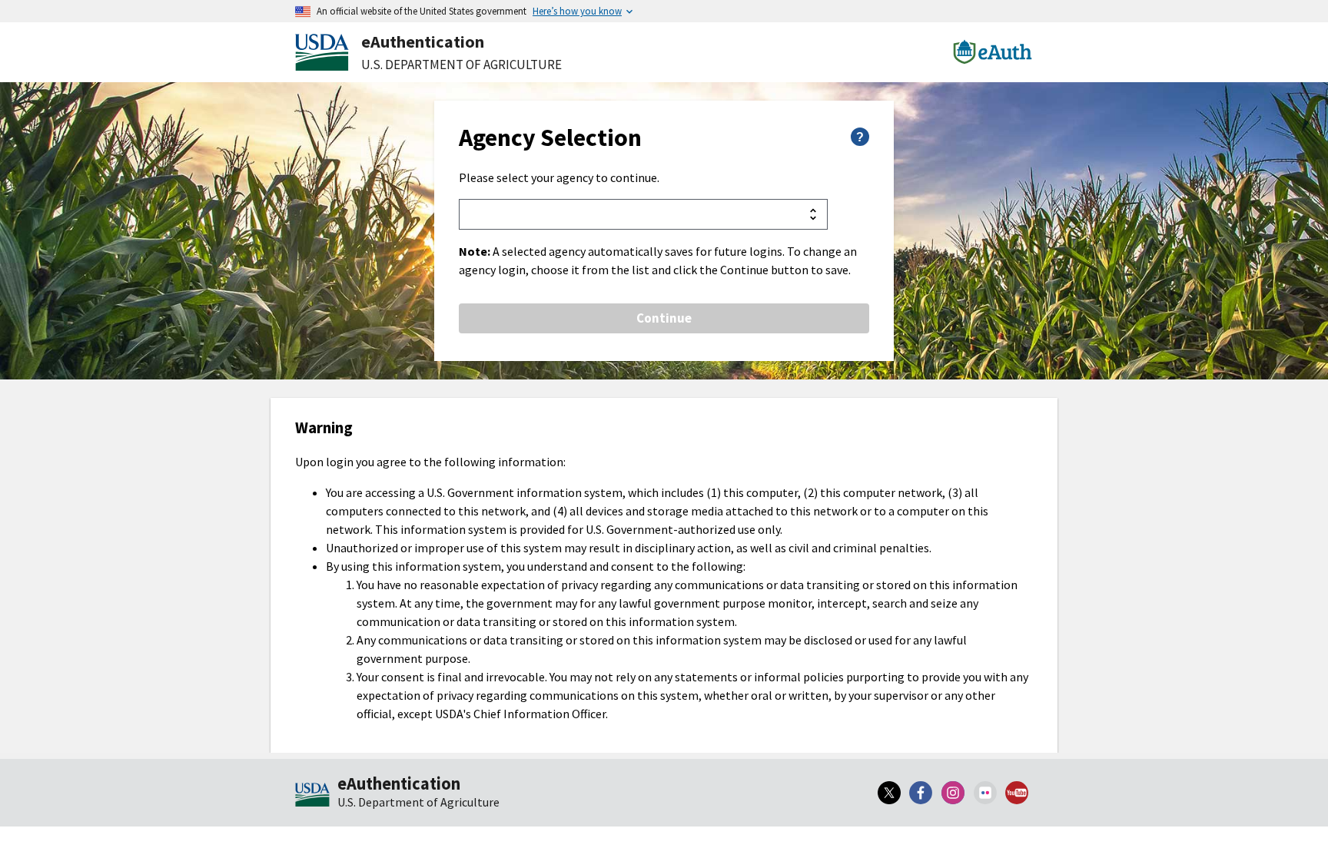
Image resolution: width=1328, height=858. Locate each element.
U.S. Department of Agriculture (461, 64)
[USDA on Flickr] (985, 792)
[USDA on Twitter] (889, 792)
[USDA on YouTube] (1017, 792)
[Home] (312, 796)
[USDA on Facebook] (921, 792)
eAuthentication (422, 41)
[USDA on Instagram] (953, 792)
